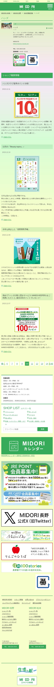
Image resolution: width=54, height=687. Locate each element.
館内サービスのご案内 (9, 619)
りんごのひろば (7, 630)
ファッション (9, 412)
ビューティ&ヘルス (11, 415)
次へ (51, 364)
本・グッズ (32, 412)
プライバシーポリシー (43, 599)
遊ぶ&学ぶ (8, 418)
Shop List (17, 408)
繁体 (37, 1)
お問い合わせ (29, 599)
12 (37, 364)
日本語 (5, 1)
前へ (3, 364)
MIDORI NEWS (7, 599)
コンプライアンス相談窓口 (11, 603)
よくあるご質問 (7, 625)
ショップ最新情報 (8, 616)
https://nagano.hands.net (21, 43)
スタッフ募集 (18, 599)
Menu (50, 9)
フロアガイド (6, 613)
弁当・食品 (32, 418)
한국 (27, 1)
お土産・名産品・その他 (37, 421)
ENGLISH (16, 1)
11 (32, 364)
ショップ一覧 (6, 611)
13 (42, 364)
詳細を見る (7, 137)
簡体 (48, 1)
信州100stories (7, 627)
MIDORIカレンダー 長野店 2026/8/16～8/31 (18, 456)
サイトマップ (26, 603)
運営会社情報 (37, 603)
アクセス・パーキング (9, 622)
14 (47, 364)
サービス (32, 415)
